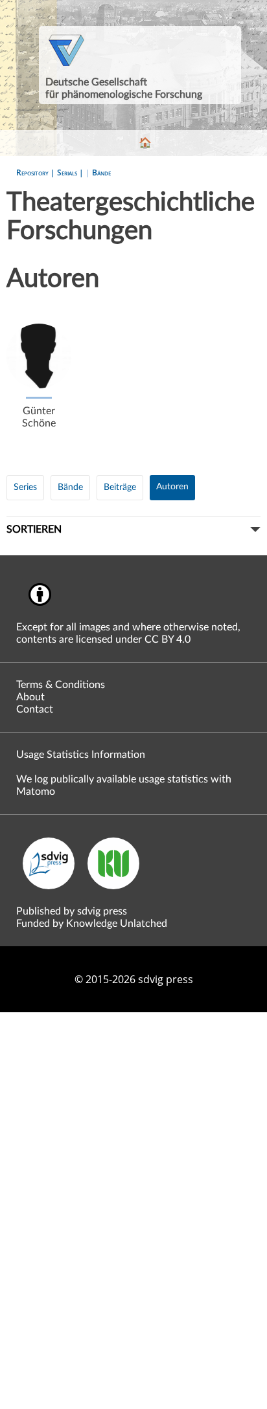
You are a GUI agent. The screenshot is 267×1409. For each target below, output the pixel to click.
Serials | (71, 172)
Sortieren (34, 529)
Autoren (172, 486)
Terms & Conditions (60, 685)
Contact (34, 709)
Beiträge (120, 487)
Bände (101, 172)
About (30, 697)
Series (25, 487)
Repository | (36, 172)
